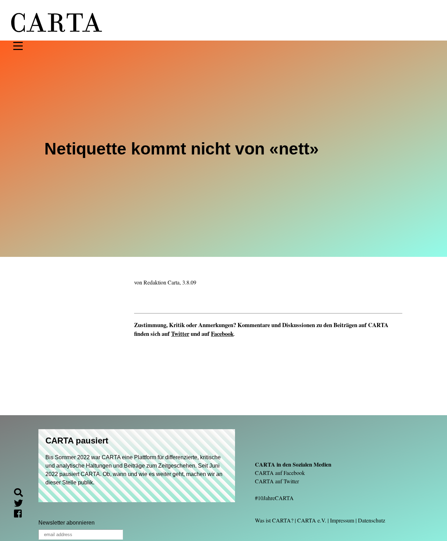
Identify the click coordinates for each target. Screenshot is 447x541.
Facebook (222, 333)
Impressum (342, 520)
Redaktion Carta (161, 282)
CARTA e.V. (311, 520)
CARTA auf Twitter (277, 481)
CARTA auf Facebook (280, 472)
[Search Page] (21, 493)
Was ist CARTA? (274, 520)
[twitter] (21, 504)
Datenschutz (371, 520)
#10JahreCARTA (274, 498)
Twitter (180, 333)
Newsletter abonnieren (66, 523)
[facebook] (21, 514)
